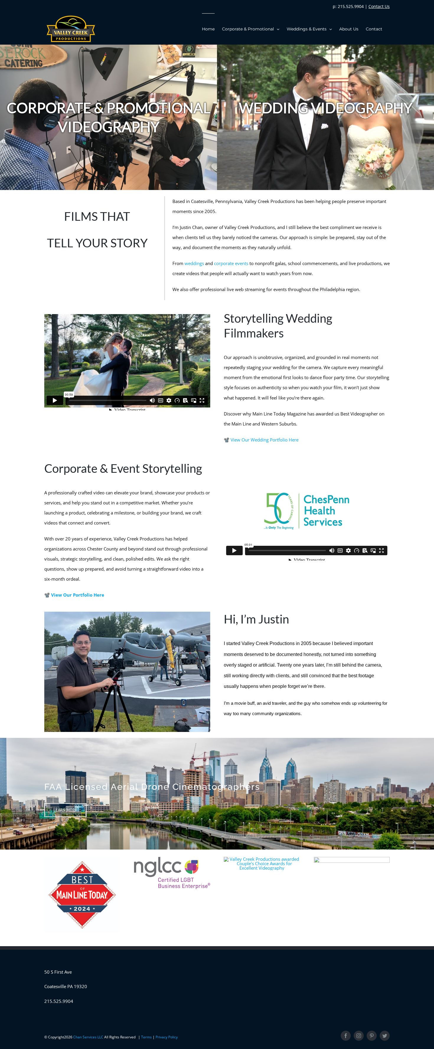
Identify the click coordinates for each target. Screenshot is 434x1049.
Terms (147, 1037)
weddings (194, 263)
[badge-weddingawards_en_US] (262, 859)
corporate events (231, 263)
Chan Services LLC (88, 1037)
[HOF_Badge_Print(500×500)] (352, 859)
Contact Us (379, 6)
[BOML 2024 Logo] (82, 859)
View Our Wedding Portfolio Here (264, 440)
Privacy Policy (167, 1037)
